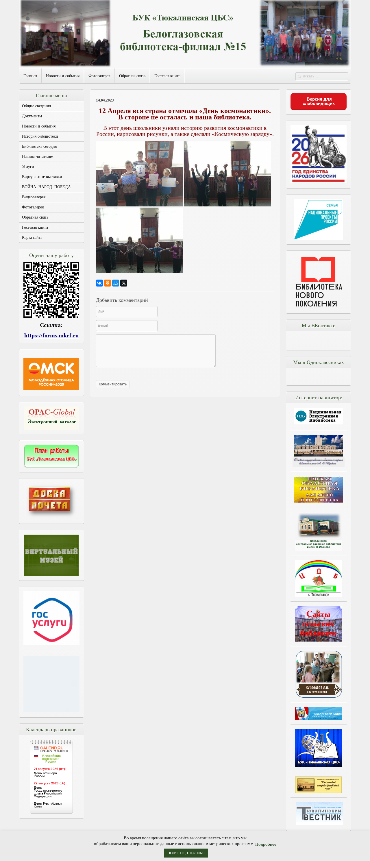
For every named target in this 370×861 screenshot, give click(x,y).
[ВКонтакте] (99, 283)
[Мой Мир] (115, 283)
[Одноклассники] (107, 283)
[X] (123, 283)
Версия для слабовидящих (319, 101)
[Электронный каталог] (51, 418)
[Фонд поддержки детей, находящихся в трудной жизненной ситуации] (51, 710)
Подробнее (265, 844)
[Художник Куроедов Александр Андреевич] (319, 674)
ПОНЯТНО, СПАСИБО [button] (185, 853)
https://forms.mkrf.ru (51, 335)
